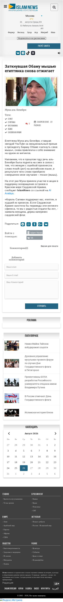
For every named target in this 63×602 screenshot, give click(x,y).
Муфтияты (45, 589)
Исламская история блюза (39, 412)
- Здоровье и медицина (11, 552)
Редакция (7, 582)
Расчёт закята (44, 46)
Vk (32, 237)
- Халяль (5, 564)
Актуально (36, 517)
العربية (55, 589)
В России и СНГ (37, 494)
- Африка (6, 533)
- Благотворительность (11, 548)
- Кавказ (35, 499)
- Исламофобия (37, 560)
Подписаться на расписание (31, 38)
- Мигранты (7, 560)
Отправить (41, 306)
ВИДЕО (36, 589)
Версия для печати (49, 246)
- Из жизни (6, 556)
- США (5, 537)
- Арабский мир (8, 525)
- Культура (36, 548)
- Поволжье (36, 507)
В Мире (5, 517)
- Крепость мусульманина (12, 499)
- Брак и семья (37, 556)
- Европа (5, 529)
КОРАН (20, 589)
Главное (5, 494)
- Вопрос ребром (38, 522)
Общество (6, 544)
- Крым (34, 503)
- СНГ (34, 511)
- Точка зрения (8, 503)
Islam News (36, 232)
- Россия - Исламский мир (42, 525)
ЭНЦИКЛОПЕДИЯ (10, 589)
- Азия (4, 522)
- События (35, 552)
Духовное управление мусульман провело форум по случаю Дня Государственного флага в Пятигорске (39, 363)
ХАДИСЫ (28, 589)
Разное (34, 544)
